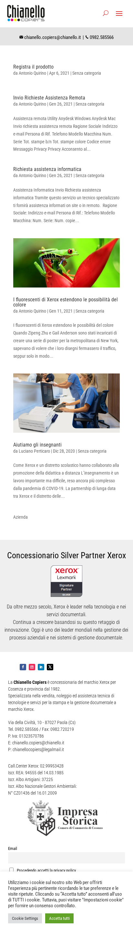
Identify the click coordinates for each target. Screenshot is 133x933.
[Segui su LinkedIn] (41, 667)
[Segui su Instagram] (32, 667)
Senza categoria (86, 73)
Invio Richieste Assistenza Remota (49, 98)
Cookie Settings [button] (25, 918)
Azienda (20, 517)
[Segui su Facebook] (23, 667)
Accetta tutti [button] (59, 918)
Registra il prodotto (33, 67)
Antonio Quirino (32, 73)
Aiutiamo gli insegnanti (37, 445)
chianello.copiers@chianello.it (52, 37)
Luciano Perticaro (34, 451)
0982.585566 (102, 37)
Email (12, 848)
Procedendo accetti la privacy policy (46, 870)
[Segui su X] (50, 667)
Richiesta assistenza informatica (47, 169)
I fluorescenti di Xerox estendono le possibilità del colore (65, 302)
